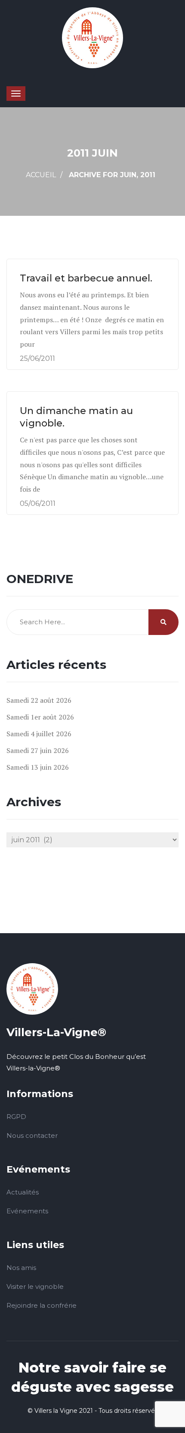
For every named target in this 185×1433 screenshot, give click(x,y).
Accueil (41, 175)
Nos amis (21, 1268)
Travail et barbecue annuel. (90, 278)
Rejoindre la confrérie (41, 1305)
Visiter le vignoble (35, 1286)
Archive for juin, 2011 (112, 175)
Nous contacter (32, 1135)
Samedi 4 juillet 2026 (38, 733)
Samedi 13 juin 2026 (37, 767)
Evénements (27, 1211)
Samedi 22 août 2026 (38, 700)
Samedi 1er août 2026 (40, 717)
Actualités (22, 1192)
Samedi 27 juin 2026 (37, 750)
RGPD (16, 1117)
